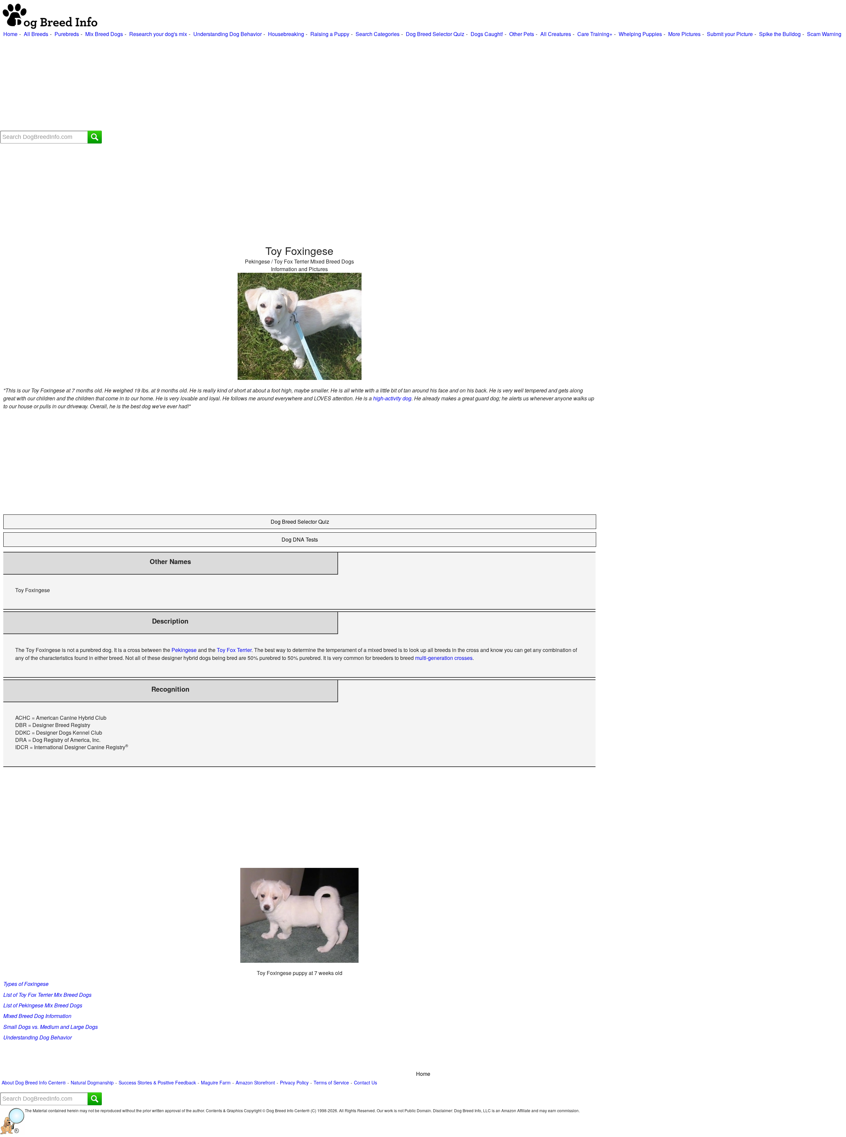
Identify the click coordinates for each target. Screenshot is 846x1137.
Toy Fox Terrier (234, 650)
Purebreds (67, 34)
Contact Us (365, 1082)
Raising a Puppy (329, 34)
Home (10, 34)
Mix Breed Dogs (104, 34)
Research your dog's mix (158, 34)
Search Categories (378, 34)
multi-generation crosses (444, 658)
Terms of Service (331, 1082)
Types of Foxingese (26, 984)
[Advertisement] (198, 84)
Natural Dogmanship (92, 1082)
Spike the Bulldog (780, 34)
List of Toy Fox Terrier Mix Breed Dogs (47, 994)
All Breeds (36, 34)
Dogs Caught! (487, 34)
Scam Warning (824, 34)
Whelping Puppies (640, 34)
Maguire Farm (216, 1082)
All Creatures (555, 34)
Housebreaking (286, 34)
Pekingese (184, 650)
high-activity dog (392, 398)
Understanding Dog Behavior (227, 34)
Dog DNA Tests (300, 539)
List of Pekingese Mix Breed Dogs (42, 1005)
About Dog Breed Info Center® (34, 1082)
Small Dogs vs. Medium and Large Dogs (50, 1027)
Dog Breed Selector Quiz (435, 34)
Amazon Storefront (255, 1082)
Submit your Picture (730, 34)
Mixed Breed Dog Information (37, 1016)
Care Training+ (594, 34)
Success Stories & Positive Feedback (157, 1082)
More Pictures (684, 34)
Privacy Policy (294, 1082)
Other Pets (521, 34)
